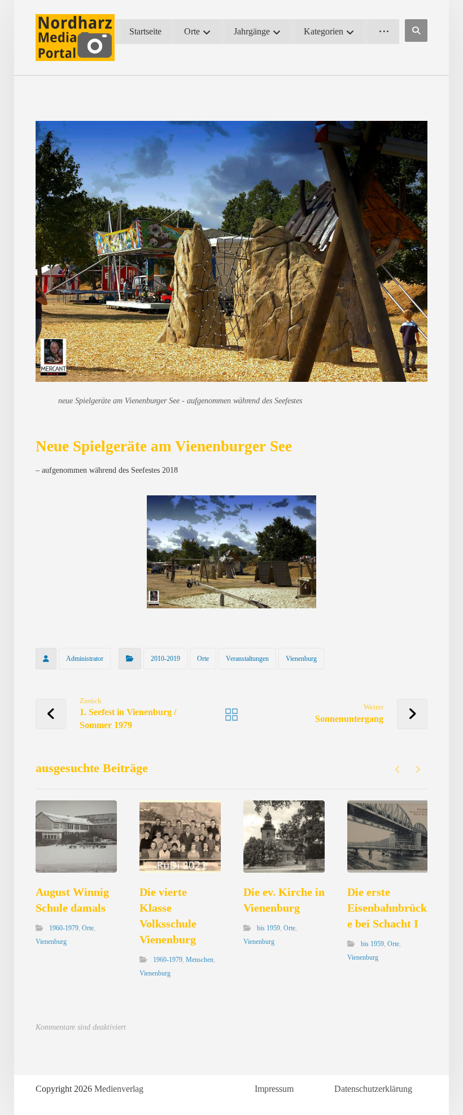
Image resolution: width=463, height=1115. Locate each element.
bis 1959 (268, 928)
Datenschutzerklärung (373, 1089)
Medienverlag (118, 1089)
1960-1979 (63, 928)
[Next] (417, 769)
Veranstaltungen (247, 659)
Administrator (84, 659)
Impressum (274, 1089)
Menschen (199, 960)
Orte (203, 659)
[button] (416, 30)
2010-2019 (165, 659)
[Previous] (398, 769)
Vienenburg (301, 659)
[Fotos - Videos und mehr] (75, 37)
